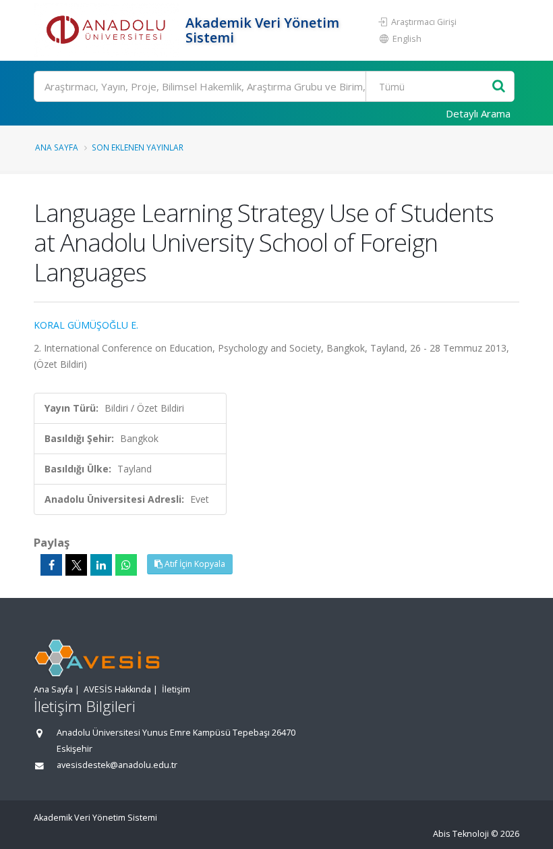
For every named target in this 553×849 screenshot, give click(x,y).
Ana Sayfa (56, 147)
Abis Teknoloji (461, 834)
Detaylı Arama (478, 113)
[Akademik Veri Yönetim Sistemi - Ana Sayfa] (108, 30)
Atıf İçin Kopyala (194, 564)
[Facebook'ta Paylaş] (51, 565)
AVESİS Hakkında (117, 689)
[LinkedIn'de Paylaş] (101, 565)
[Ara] (499, 87)
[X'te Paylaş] (76, 565)
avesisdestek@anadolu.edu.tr (117, 765)
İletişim (176, 689)
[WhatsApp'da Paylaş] (126, 565)
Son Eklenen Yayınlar (137, 147)
